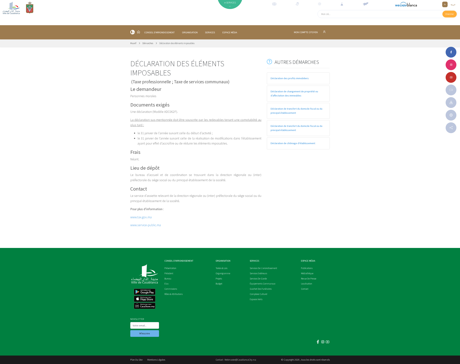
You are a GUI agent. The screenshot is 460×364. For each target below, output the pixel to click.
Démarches (147, 43)
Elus (166, 283)
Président (168, 273)
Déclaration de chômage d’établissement (293, 143)
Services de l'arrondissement (263, 268)
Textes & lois (221, 268)
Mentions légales (156, 359)
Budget (219, 283)
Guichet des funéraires (261, 288)
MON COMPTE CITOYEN (306, 32)
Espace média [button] (229, 32)
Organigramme (223, 273)
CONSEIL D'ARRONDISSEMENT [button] (159, 32)
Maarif (133, 43)
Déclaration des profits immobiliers (290, 78)
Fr (445, 4)
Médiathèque (307, 273)
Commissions (170, 288)
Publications (306, 268)
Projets (219, 278)
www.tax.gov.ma (141, 217)
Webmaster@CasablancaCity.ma (240, 359)
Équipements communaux (262, 283)
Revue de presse (308, 278)
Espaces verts (256, 299)
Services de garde (258, 278)
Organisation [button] (190, 32)
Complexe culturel (258, 294)
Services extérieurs (258, 273)
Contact (304, 288)
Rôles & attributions (173, 294)
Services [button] (210, 32)
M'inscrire (144, 333)
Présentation (170, 268)
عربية (453, 4)
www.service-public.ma (145, 225)
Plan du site (136, 359)
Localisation (306, 283)
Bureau (167, 278)
